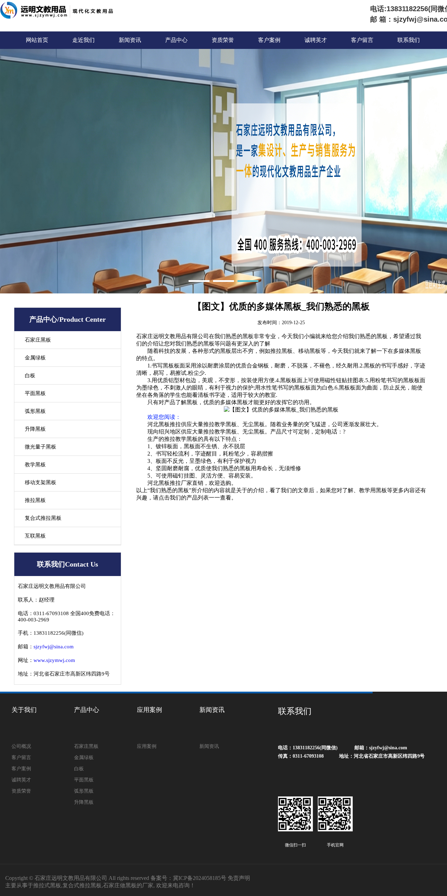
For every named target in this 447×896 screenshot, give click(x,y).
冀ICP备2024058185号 (199, 878)
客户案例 (269, 40)
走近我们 (83, 40)
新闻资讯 (130, 40)
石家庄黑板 (38, 340)
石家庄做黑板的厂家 (128, 885)
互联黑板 (35, 536)
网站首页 (37, 40)
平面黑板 (35, 393)
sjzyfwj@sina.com (54, 646)
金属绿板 (35, 357)
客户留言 (362, 40)
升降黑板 (35, 429)
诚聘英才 (316, 40)
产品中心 (176, 40)
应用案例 (149, 709)
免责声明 (239, 878)
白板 (30, 375)
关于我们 (24, 709)
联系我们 (408, 40)
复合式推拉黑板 (43, 518)
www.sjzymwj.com (54, 660)
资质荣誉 (223, 40)
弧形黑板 (35, 411)
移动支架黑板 (40, 482)
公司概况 (21, 746)
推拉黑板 (35, 500)
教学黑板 (35, 464)
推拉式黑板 (47, 885)
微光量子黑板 (40, 447)
